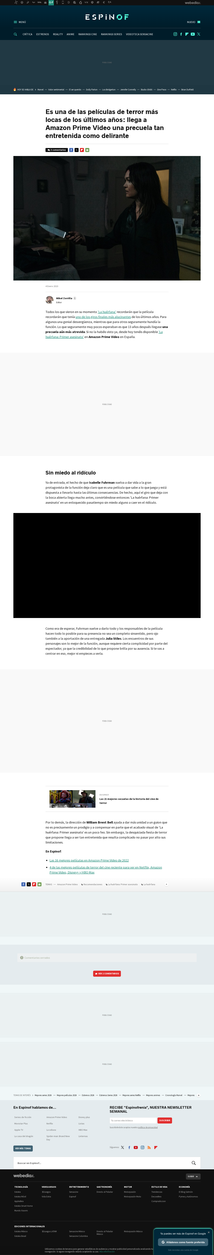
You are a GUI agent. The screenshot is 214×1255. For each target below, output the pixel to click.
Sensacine (73, 1191)
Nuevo (191, 22)
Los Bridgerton (109, 89)
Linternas (83, 1136)
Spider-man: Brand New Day (58, 1138)
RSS (149, 1146)
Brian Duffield (187, 89)
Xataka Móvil (20, 1196)
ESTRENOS (42, 34)
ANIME (70, 34)
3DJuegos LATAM (49, 1231)
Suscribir (164, 1120)
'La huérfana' (107, 312)
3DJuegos (46, 1191)
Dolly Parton (91, 89)
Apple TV (18, 1129)
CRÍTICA (27, 34)
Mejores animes (153, 1095)
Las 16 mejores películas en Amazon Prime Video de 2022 (89, 860)
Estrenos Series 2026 (108, 1095)
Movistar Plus (21, 1123)
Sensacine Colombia (78, 1236)
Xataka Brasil (20, 1236)
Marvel (40, 89)
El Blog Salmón (186, 1191)
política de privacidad (148, 1127)
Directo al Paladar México (105, 1233)
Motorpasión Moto (132, 1196)
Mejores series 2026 (43, 1095)
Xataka (17, 1191)
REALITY (58, 34)
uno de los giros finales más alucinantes (103, 317)
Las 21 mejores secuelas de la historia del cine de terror (128, 800)
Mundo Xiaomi (21, 1210)
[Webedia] (23, 1176)
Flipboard (187, 34)
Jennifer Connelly (128, 89)
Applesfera (19, 1201)
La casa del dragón (23, 1136)
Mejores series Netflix (132, 1095)
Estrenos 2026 (88, 1095)
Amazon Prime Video (67, 884)
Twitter (199, 34)
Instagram (175, 34)
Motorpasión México (133, 1231)
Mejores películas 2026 (67, 1095)
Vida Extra (46, 1196)
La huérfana (149, 884)
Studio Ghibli (146, 89)
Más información (107, 1251)
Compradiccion (158, 1201)
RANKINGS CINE (87, 34)
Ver (108, 973)
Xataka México (21, 1231)
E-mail (87, 150)
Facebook (181, 34)
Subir (191, 1176)
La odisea (51, 1129)
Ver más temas (23, 1148)
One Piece (161, 89)
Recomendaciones (93, 884)
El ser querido (75, 89)
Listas (81, 1123)
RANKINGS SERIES (111, 34)
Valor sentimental (56, 89)
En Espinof (104, 795)
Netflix (174, 89)
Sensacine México (77, 1231)
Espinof (107, 17)
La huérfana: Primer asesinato (123, 884)
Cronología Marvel (174, 1095)
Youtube (193, 34)
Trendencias (156, 1191)
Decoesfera (156, 1196)
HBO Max (83, 1129)
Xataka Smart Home (23, 1205)
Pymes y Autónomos (188, 1196)
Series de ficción (22, 1117)
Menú (22, 22)
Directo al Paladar (105, 1191)
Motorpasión (130, 1191)
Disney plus (84, 1117)
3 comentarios (58, 149)
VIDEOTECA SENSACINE (139, 34)
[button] (66, 298)
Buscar (194, 1163)
